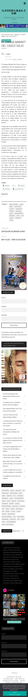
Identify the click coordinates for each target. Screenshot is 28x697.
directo (4, 501)
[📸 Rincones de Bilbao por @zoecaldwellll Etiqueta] (6, 605)
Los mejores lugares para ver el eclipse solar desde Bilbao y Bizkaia (12, 449)
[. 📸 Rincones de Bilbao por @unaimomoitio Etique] (14, 605)
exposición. (15, 506)
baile (20, 493)
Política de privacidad (14, 694)
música (18, 511)
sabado (11, 218)
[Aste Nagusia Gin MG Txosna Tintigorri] (14, 27)
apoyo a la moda (14, 204)
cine (14, 495)
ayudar (21, 204)
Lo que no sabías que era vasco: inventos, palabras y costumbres (12, 471)
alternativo (18, 490)
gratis (7, 508)
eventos (17, 503)
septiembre (18, 218)
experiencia (18, 211)
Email (3, 297)
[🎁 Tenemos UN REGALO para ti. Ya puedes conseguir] (6, 597)
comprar (12, 208)
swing (22, 519)
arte (23, 490)
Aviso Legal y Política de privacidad (15, 682)
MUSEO (8, 511)
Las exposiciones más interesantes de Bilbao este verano (11, 432)
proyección (13, 519)
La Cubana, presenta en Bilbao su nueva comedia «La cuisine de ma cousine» (13, 423)
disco (8, 501)
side (18, 519)
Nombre (3, 306)
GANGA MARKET (19, 213)
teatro (3, 521)
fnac (3, 508)
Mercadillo (12, 215)
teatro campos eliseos (7, 524)
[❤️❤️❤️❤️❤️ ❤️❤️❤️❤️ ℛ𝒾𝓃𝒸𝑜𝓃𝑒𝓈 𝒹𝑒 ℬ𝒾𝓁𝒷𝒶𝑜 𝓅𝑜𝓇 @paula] (14, 612)
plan (22, 215)
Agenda (15, 59)
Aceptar (15, 692)
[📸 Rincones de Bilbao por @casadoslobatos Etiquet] (21, 597)
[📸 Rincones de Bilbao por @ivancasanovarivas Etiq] (6, 612)
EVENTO (12, 211)
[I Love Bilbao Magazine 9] (14, 383)
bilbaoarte (9, 495)
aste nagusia (5, 493)
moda (18, 215)
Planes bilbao (20, 516)
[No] (26, 690)
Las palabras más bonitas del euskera (11, 477)
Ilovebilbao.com (14, 12)
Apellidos (4, 315)
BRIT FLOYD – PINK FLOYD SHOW (13, 240)
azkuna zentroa (14, 493)
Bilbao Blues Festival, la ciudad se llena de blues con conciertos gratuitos (12, 463)
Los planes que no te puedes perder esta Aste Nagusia (11, 404)
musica (13, 511)
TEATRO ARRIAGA (11, 521)
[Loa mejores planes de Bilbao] (14, 289)
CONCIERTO (5, 498)
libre (3, 511)
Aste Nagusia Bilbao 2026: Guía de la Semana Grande (12, 410)
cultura (11, 498)
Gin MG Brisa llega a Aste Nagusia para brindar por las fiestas (11, 396)
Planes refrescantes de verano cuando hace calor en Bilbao (12, 456)
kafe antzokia (19, 508)
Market (20, 59)
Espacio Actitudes (11, 680)
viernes (11, 220)
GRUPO (12, 508)
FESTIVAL (22, 506)
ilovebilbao (8, 54)
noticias (4, 514)
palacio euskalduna (7, 516)
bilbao (11, 206)
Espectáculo (19, 208)
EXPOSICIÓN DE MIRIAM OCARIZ (13, 231)
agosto (12, 490)
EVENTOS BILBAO (6, 506)
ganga (11, 213)
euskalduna (5, 503)
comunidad (20, 495)
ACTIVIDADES (5, 490)
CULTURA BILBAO (19, 498)
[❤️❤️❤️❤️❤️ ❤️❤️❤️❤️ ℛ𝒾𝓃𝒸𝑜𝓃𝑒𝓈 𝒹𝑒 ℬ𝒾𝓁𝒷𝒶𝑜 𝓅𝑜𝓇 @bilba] (21, 612)
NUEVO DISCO (11, 514)
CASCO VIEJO (17, 206)
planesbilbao (5, 519)
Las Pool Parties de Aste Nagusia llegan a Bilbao (10, 416)
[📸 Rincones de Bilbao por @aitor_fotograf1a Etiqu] (21, 605)
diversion (14, 501)
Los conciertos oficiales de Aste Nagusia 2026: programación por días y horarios (12, 440)
